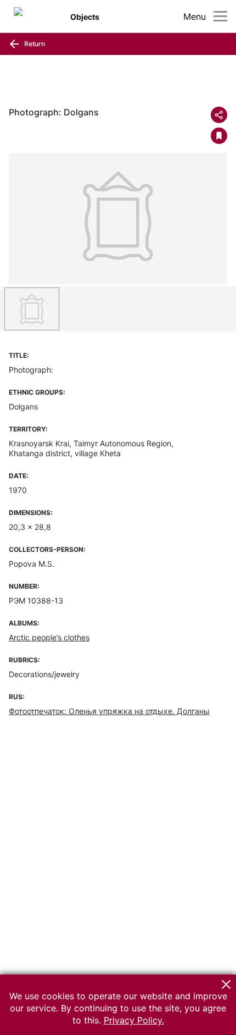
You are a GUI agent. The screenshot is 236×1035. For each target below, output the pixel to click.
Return (34, 44)
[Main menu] (220, 16)
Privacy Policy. (134, 1020)
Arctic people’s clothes (49, 637)
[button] (226, 984)
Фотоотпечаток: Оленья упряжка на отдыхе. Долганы (109, 711)
